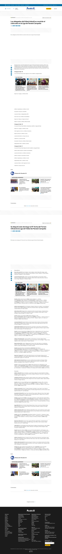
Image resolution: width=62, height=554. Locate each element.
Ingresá (55, 8)
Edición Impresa (45, 5)
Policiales (12, 5)
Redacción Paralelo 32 (21, 173)
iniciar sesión (28, 205)
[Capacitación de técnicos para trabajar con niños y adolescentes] (14, 181)
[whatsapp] (13, 25)
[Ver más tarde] (11, 25)
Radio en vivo (55, 5)
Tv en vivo (50, 5)
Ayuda (36, 549)
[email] (18, 25)
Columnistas (27, 5)
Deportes (8, 5)
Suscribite (49, 8)
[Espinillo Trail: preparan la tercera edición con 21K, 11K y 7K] (35, 181)
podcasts (22, 5)
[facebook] (14, 25)
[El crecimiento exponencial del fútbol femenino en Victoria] (14, 189)
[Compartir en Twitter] (16, 25)
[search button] (5, 5)
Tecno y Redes (17, 5)
